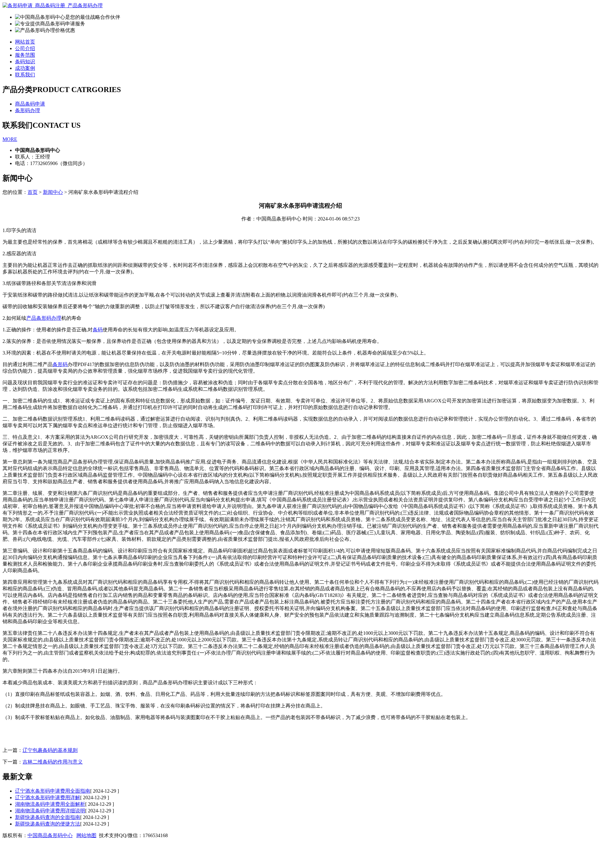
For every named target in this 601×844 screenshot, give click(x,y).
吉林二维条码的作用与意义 (53, 761)
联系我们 (25, 74)
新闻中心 (53, 192)
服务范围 (25, 55)
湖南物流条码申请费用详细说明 (50, 810)
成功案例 (25, 68)
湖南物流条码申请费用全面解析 (50, 804)
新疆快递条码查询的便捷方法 (47, 823)
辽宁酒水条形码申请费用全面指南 (52, 791)
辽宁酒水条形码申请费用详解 (47, 797)
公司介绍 (25, 48)
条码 (98, 329)
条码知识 (25, 61)
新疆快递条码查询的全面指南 (47, 817)
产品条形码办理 (43, 318)
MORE (10, 139)
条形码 (60, 364)
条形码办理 (27, 110)
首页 (33, 192)
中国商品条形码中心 (50, 835)
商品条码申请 (30, 103)
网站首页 (25, 41)
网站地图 (86, 835)
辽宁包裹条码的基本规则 (50, 750)
